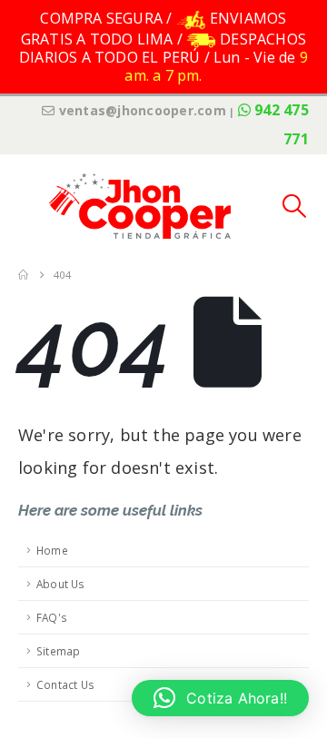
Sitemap (58, 651)
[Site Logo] (140, 205)
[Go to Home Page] (23, 275)
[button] (31, 206)
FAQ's (51, 617)
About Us (60, 583)
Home (52, 550)
